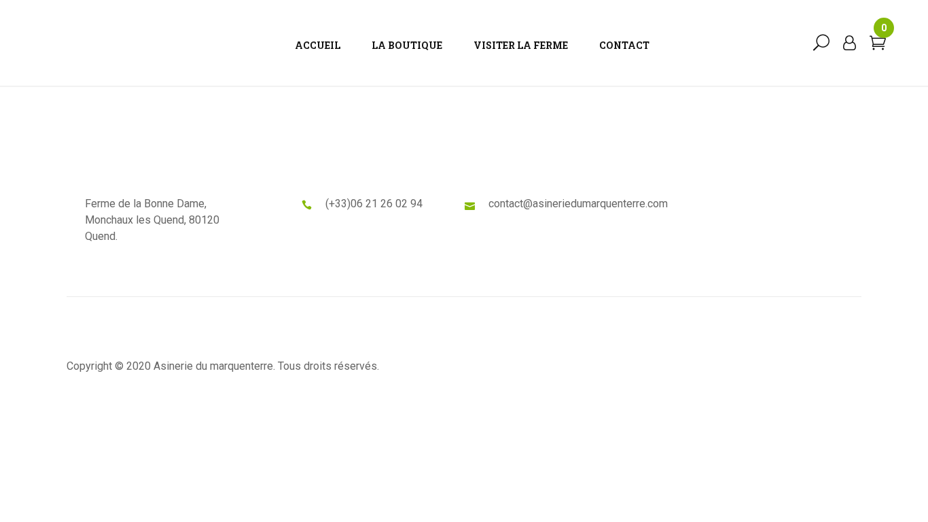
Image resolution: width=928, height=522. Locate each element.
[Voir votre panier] (878, 45)
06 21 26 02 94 (387, 203)
